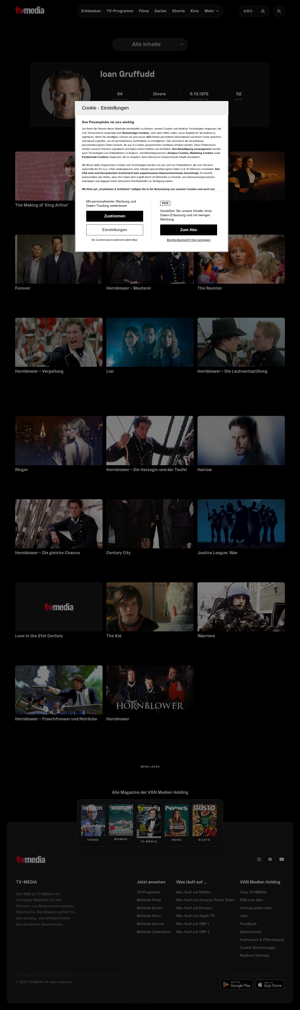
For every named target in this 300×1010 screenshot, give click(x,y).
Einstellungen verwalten (114, 229)
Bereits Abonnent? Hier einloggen (188, 240)
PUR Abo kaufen (188, 229)
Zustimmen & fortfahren (114, 216)
